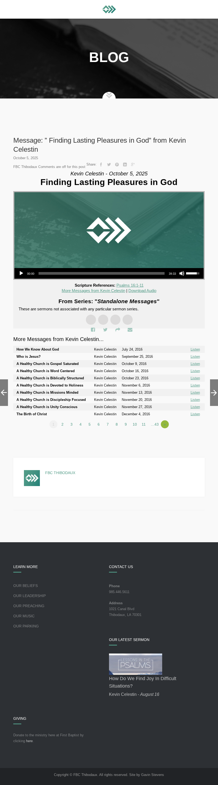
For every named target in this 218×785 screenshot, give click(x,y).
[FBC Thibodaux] (109, 9)
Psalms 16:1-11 (130, 285)
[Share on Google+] (132, 164)
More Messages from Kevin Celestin (93, 290)
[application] (109, 273)
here (29, 741)
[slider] (102, 273)
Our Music (24, 616)
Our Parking (26, 626)
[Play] (21, 273)
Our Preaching (28, 606)
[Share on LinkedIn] (124, 164)
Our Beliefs (25, 585)
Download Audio (142, 290)
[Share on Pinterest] (117, 164)
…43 (155, 424)
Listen (195, 349)
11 (144, 424)
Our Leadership (29, 596)
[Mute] (182, 273)
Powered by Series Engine (185, 439)
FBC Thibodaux (60, 473)
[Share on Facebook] (101, 164)
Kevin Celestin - (134, 694)
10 (135, 424)
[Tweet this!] (109, 164)
